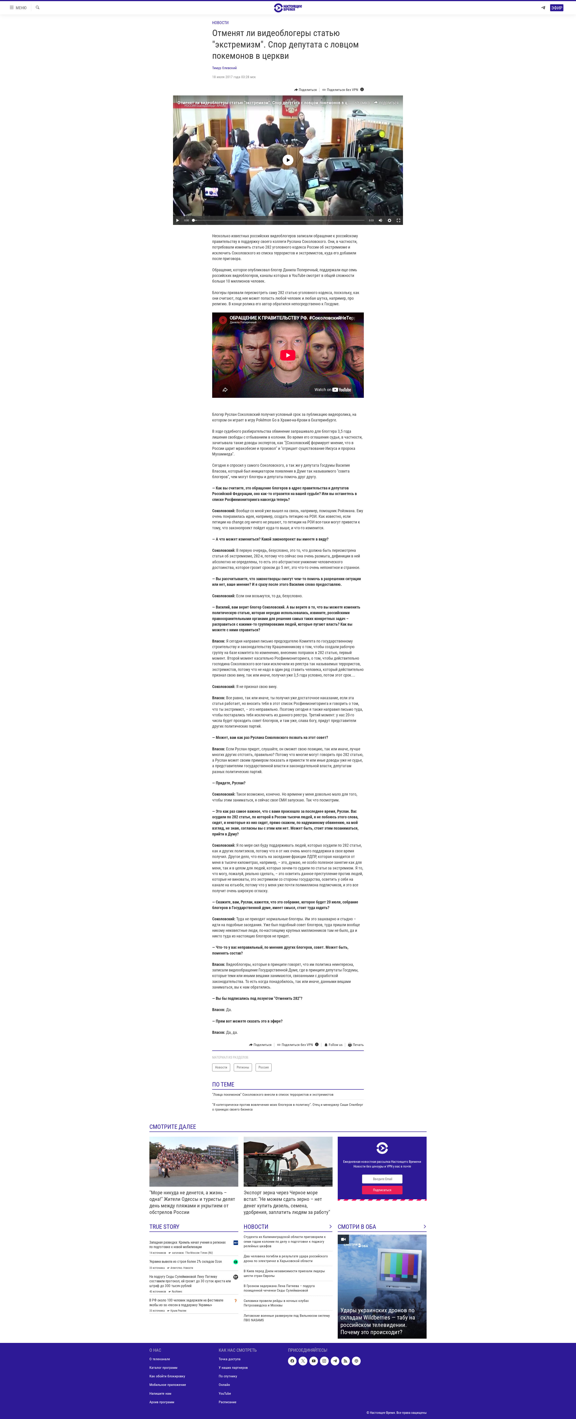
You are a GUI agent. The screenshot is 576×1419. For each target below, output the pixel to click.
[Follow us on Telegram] (335, 1361)
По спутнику (228, 1376)
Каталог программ (163, 1367)
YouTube (225, 1393)
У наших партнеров (233, 1367)
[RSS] (345, 1361)
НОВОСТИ (256, 1226)
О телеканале (159, 1359)
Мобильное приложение (167, 1385)
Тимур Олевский (224, 68)
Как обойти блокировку (167, 1376)
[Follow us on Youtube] (313, 1361)
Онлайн (224, 1385)
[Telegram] (543, 7)
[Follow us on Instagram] (324, 1361)
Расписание (227, 1402)
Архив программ (161, 1402)
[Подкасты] (356, 1361)
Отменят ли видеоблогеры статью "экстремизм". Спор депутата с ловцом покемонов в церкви (268, 102)
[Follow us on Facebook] (292, 1361)
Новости (220, 22)
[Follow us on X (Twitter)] (303, 1361)
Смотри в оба (357, 1226)
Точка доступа (230, 1359)
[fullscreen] (398, 220)
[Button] (305, 90)
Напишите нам (160, 1393)
